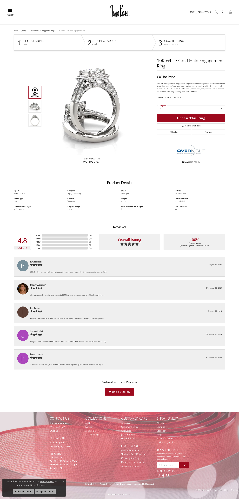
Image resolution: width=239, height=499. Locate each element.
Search (26, 44)
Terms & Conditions (123, 483)
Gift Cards (126, 430)
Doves (88, 426)
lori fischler (35, 307)
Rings (159, 434)
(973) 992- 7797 (58, 426)
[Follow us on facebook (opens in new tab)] (163, 476)
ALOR (88, 423)
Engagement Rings (48, 30)
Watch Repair (127, 438)
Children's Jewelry (166, 442)
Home (16, 30)
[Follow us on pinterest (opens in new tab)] (167, 476)
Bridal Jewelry (34, 30)
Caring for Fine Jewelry (132, 462)
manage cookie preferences (31, 485)
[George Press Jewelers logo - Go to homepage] (119, 12)
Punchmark (125, 494)
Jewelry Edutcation (130, 450)
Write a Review (119, 391)
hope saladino (36, 354)
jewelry (23, 30)
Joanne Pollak (36, 331)
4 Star (38, 238)
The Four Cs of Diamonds (133, 454)
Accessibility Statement (144, 483)
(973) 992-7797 (91, 161)
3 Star (38, 241)
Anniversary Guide (130, 466)
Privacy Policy (106, 483)
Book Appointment (59, 423)
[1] (184, 465)
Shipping (174, 132)
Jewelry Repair (128, 434)
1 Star (38, 248)
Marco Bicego (92, 434)
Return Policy (90, 483)
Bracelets (161, 430)
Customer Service (129, 426)
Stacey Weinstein (38, 284)
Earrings (161, 426)
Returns (208, 132)
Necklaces (162, 423)
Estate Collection (165, 438)
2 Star (38, 245)
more (193, 91)
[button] (217, 12)
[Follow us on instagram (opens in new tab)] (158, 476)
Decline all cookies (23, 491)
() (90, 235)
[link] (200, 12)
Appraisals (126, 423)
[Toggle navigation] (10, 12)
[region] (90, 106)
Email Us (54, 430)
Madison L (90, 430)
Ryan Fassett (35, 261)
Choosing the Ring (130, 458)
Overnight (125, 193)
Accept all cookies (45, 491)
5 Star (38, 235)
